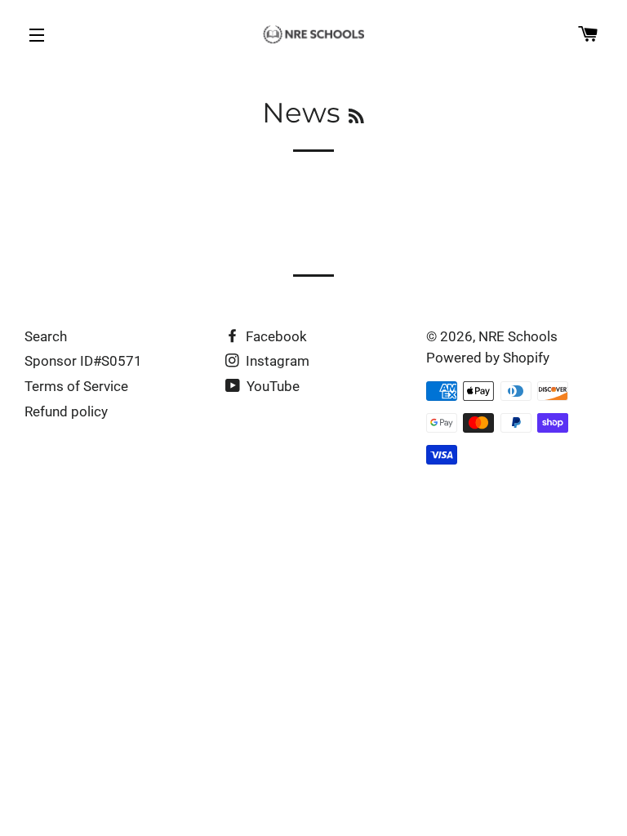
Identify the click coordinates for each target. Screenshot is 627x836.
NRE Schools (518, 336)
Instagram (275, 361)
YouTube (271, 386)
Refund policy (66, 411)
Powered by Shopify (487, 357)
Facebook (274, 336)
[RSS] (356, 116)
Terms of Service (76, 386)
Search (45, 336)
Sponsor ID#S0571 (83, 361)
